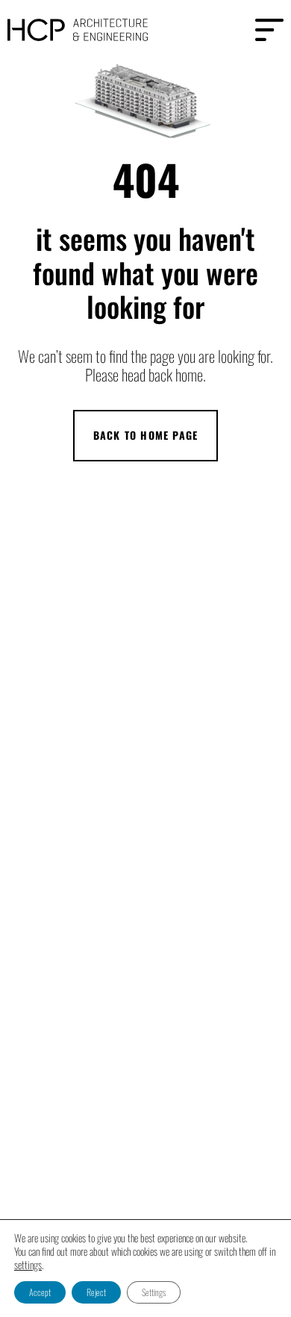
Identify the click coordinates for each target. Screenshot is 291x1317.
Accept (40, 1292)
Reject (96, 1292)
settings (28, 1264)
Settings (154, 1292)
